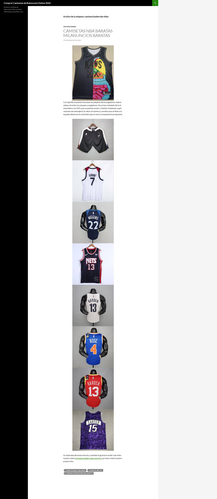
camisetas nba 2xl (95, 470)
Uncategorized (69, 27)
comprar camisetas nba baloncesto (79, 473)
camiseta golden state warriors (88, 458)
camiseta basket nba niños (75, 470)
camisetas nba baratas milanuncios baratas (88, 33)
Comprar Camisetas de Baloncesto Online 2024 (27, 3)
